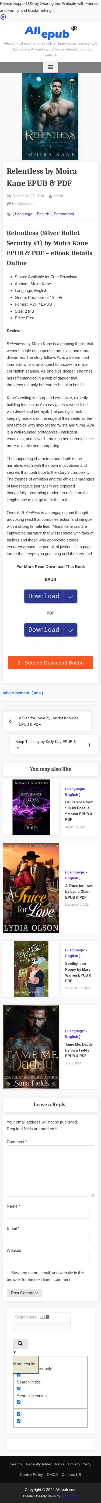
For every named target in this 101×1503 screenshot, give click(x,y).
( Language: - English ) (32, 214)
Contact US (71, 1474)
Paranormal (64, 214)
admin (58, 196)
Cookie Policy (31, 1474)
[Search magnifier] (20, 1344)
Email (13, 1228)
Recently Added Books (45, 1464)
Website (14, 1250)
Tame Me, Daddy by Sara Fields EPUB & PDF (79, 1050)
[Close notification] (3, 18)
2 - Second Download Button (50, 663)
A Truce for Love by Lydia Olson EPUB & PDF (79, 891)
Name (13, 1206)
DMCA (52, 1474)
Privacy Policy (79, 1464)
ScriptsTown (70, 1496)
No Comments (23, 204)
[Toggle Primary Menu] (50, 67)
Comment (17, 1141)
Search (16, 1464)
